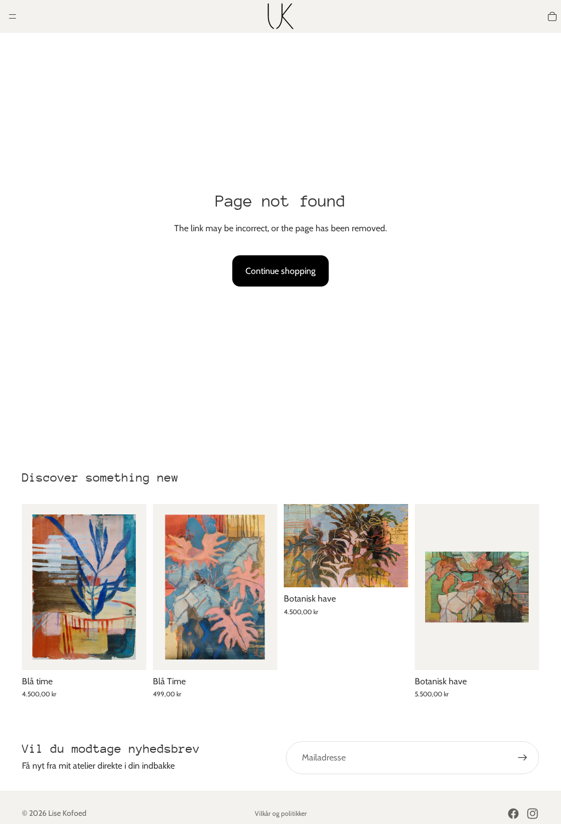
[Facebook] (513, 813)
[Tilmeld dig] (522, 757)
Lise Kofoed (67, 813)
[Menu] (12, 16)
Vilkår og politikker (281, 813)
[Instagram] (532, 813)
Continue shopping (280, 271)
